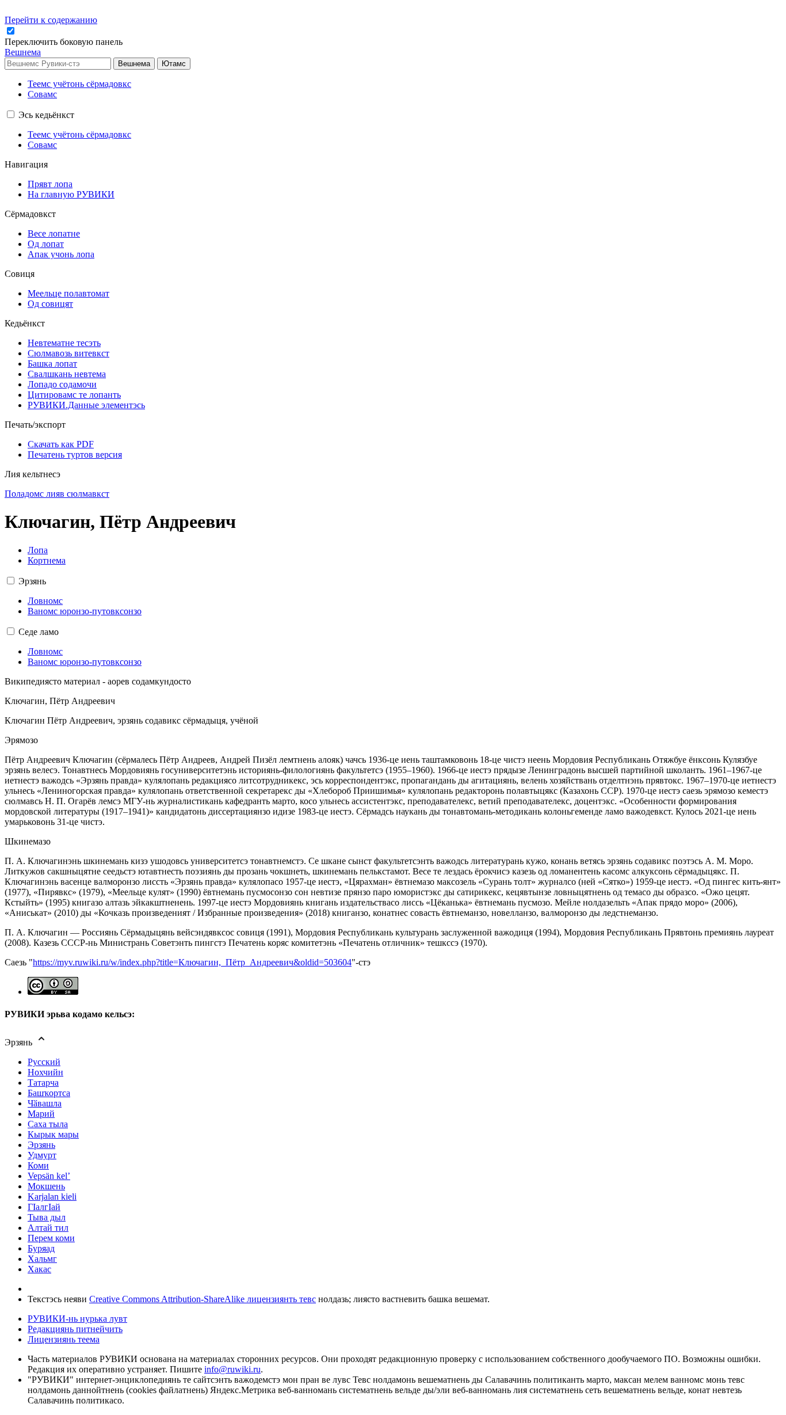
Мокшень (46, 1186)
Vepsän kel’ (49, 1176)
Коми (38, 1165)
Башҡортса (49, 1093)
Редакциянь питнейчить (75, 1329)
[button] (65, 42)
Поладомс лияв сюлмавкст (57, 494)
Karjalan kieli (52, 1196)
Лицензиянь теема (64, 1339)
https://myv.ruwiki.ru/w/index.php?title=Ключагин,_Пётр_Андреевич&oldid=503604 (192, 962)
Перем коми (51, 1238)
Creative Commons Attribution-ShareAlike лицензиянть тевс (202, 1299)
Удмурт (42, 1155)
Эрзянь (41, 1145)
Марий (41, 1114)
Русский (44, 1062)
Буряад (41, 1248)
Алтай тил (48, 1228)
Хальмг (42, 1259)
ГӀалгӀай (44, 1207)
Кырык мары (53, 1134)
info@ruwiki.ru (232, 1369)
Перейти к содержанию (51, 20)
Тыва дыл (47, 1217)
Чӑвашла (45, 1103)
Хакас (39, 1269)
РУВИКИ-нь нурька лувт (77, 1318)
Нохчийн (45, 1072)
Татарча (43, 1082)
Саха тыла (48, 1124)
